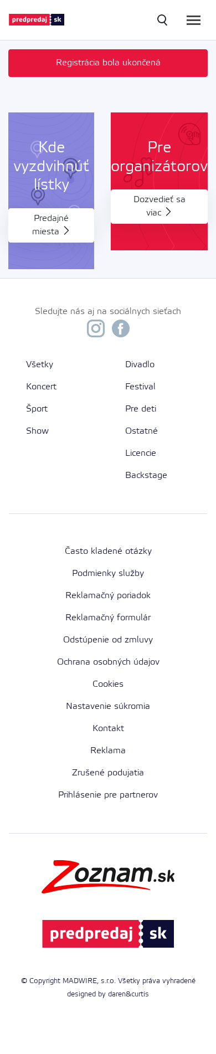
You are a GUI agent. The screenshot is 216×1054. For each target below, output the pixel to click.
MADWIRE (80, 981)
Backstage (146, 475)
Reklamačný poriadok (108, 596)
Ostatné (141, 431)
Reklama (108, 751)
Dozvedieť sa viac (159, 206)
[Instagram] (96, 331)
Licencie (140, 453)
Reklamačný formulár (108, 618)
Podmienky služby (108, 573)
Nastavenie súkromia (108, 706)
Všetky (39, 365)
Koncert (41, 387)
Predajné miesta (50, 225)
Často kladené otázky (108, 551)
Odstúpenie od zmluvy (108, 640)
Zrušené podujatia (108, 773)
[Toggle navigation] (193, 20)
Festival (140, 387)
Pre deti (140, 409)
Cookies (108, 684)
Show (37, 431)
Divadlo (140, 365)
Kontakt (108, 728)
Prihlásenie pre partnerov (108, 795)
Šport (37, 409)
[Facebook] (121, 331)
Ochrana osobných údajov (108, 662)
